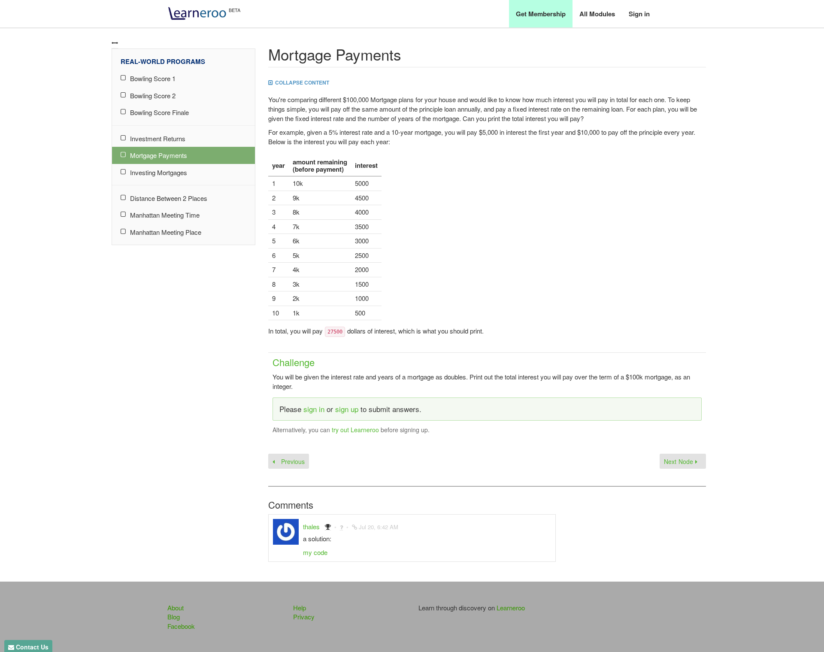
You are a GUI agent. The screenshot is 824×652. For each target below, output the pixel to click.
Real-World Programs (163, 61)
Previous (292, 461)
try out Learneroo (355, 429)
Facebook (181, 626)
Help (299, 607)
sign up (346, 408)
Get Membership (541, 13)
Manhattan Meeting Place (165, 232)
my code (315, 552)
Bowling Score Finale (159, 112)
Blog (173, 616)
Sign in (639, 13)
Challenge (294, 362)
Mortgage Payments (158, 155)
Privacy (304, 616)
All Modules (597, 13)
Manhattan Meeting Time (165, 214)
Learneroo (511, 607)
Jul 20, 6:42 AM (378, 527)
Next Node (679, 461)
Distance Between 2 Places (168, 198)
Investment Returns (157, 138)
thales (311, 526)
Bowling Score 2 (153, 95)
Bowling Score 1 (153, 78)
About (175, 607)
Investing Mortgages (158, 172)
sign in (313, 408)
